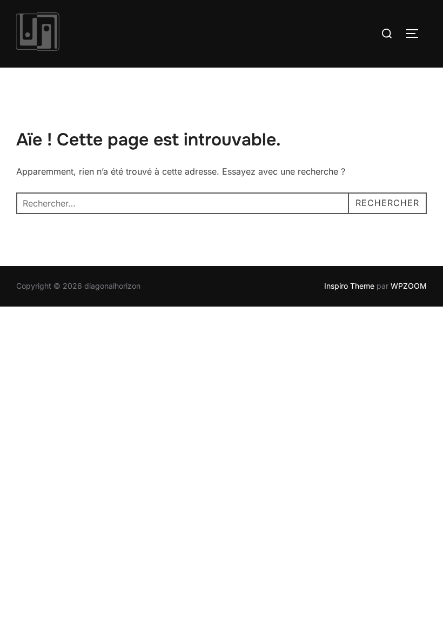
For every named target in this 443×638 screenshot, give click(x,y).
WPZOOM (409, 285)
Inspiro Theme (349, 285)
